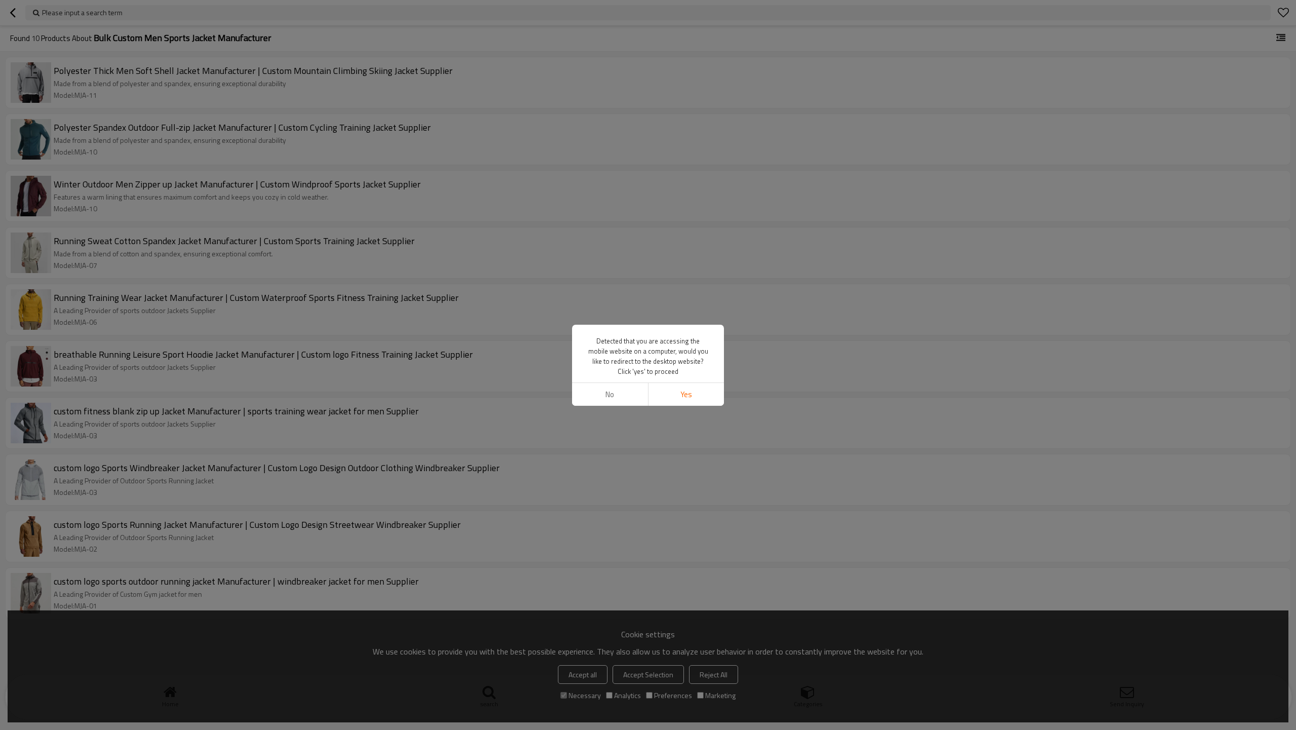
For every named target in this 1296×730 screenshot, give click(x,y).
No (609, 394)
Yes (686, 394)
